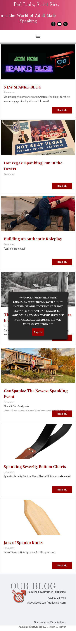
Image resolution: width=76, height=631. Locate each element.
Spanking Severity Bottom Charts (35, 466)
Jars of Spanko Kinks (23, 542)
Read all (62, 110)
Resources (9, 92)
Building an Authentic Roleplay (33, 238)
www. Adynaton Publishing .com (46, 602)
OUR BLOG (33, 586)
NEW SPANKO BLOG (23, 86)
